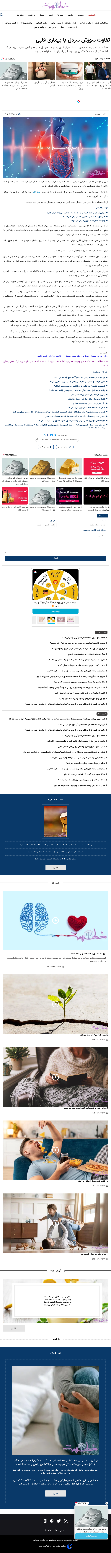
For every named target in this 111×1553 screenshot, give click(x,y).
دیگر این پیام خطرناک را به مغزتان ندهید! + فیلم (86, 654)
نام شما (103, 520)
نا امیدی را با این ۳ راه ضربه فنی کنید (94, 1035)
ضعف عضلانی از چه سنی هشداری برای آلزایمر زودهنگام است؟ (81, 780)
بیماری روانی (56, 23)
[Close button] (106, 1503)
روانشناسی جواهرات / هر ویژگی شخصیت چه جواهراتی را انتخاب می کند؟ (77, 390)
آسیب (50, 15)
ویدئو (42, 15)
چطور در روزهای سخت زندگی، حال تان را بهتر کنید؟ (85, 763)
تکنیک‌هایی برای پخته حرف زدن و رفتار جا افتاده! (86, 399)
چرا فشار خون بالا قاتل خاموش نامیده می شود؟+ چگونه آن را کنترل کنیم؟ (77, 757)
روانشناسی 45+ (26, 23)
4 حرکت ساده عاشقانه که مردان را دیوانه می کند (86, 407)
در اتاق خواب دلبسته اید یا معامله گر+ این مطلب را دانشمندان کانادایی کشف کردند (55, 844)
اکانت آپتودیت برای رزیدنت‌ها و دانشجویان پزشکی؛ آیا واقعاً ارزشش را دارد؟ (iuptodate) (71, 687)
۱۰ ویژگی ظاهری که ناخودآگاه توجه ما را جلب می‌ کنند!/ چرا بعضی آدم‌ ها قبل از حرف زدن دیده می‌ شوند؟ (65, 704)
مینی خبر (52, 27)
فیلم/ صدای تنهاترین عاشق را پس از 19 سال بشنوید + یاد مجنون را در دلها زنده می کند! (71, 420)
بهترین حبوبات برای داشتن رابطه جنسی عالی (88, 394)
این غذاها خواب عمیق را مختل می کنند (93, 1181)
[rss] (66, 1521)
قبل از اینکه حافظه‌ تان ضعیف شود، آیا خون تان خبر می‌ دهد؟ (81, 724)
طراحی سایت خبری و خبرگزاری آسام (52, 1546)
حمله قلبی (36, 192)
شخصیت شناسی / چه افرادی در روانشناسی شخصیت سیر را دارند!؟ (79, 386)
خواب (62, 27)
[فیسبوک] (48, 435)
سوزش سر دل (63, 447)
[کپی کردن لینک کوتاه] (55, 439)
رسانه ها (20, 15)
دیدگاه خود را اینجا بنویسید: (94, 530)
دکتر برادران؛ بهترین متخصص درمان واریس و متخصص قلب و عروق (79, 682)
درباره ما (49, 1530)
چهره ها (61, 15)
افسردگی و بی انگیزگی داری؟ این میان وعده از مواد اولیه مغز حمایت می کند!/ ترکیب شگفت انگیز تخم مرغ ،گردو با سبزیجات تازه (57, 719)
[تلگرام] (55, 435)
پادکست (31, 15)
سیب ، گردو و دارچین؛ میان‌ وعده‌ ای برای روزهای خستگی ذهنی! (81, 665)
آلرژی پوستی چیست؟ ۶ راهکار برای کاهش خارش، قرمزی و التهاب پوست (78, 648)
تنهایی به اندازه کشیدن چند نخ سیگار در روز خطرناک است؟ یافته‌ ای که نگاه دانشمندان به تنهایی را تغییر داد (64, 752)
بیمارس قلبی (44, 447)
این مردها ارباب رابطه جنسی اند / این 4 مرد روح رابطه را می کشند (79, 377)
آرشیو (55, 867)
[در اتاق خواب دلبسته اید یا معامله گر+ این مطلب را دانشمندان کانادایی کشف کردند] (55, 821)
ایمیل (52, 520)
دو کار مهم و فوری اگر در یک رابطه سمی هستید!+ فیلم (84, 774)
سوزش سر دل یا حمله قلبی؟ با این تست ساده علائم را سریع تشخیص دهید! (76, 212)
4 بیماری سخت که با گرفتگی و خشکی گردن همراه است (84, 216)
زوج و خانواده (70, 23)
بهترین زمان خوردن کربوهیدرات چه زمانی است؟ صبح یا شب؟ (81, 698)
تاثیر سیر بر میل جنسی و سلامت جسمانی (89, 403)
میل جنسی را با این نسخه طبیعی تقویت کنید (55, 858)
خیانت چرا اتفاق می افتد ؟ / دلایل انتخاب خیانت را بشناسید (55, 851)
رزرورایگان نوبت (55, 611)
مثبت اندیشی (42, 23)
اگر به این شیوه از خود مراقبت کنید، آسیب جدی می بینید (86, 1108)
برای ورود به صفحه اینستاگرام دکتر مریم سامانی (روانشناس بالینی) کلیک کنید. (72, 356)
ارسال (55, 558)
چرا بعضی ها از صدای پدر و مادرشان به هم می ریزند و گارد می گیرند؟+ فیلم (76, 670)
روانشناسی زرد (39, 27)
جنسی (71, 15)
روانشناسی (92, 15)
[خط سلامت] (55, 5)
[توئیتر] (51, 435)
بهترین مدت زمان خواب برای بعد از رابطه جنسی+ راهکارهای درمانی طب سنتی (75, 416)
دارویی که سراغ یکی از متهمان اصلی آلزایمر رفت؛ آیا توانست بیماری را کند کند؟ (76, 659)
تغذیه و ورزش (11, 23)
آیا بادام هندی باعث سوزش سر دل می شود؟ (88, 220)
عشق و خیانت (86, 23)
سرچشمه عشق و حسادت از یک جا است (88, 953)
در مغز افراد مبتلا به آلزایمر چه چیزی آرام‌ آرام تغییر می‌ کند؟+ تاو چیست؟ (77, 643)
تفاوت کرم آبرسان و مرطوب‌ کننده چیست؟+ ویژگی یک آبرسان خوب (79, 693)
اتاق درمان (72, 27)
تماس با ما (60, 1530)
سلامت (81, 15)
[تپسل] (78, 101)
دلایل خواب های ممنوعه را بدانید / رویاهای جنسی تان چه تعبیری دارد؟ (77, 381)
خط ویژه (52, 800)
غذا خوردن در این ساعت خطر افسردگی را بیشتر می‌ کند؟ (83, 637)
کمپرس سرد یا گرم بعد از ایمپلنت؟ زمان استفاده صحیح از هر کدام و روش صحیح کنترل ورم (71, 676)
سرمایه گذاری (91, 1536)
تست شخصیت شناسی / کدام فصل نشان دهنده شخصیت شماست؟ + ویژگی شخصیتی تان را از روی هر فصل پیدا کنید (59, 412)
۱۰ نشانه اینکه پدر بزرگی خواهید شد (94, 1254)
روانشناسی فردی (101, 23)
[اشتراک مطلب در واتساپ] (45, 435)
